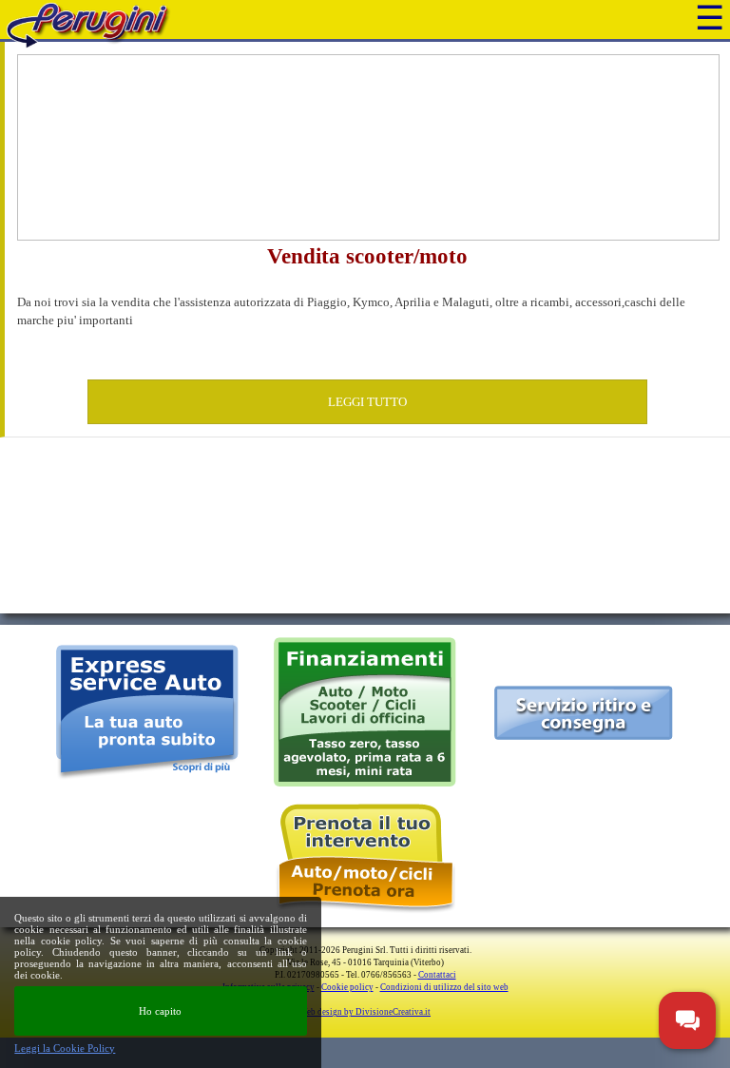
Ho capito (160, 1011)
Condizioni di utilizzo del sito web (444, 987)
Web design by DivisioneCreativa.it (365, 1012)
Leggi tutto (367, 402)
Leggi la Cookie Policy (64, 1048)
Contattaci (437, 975)
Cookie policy (347, 987)
